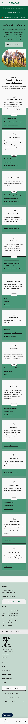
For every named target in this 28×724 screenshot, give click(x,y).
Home (3, 663)
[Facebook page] (3, 658)
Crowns (6, 301)
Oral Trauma (8, 371)
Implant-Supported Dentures (13, 333)
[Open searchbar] (24, 3)
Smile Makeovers (9, 502)
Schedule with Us (14, 44)
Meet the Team (6, 670)
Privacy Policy (5, 701)
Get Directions (14, 601)
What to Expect (6, 674)
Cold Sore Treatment (10, 118)
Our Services (5, 667)
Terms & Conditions (13, 701)
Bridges (6, 298)
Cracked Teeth (8, 162)
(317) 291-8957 (16, 12)
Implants (7, 305)
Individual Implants (10, 336)
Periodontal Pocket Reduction (13, 269)
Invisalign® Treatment (11, 446)
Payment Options (7, 678)
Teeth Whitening (9, 505)
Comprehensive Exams (11, 125)
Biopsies (6, 374)
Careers (19, 701)
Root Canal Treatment (10, 408)
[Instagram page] (6, 658)
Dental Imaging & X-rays (11, 201)
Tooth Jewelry (8, 509)
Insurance (4, 682)
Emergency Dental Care (11, 165)
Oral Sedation (8, 540)
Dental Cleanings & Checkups (13, 122)
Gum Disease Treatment (11, 260)
